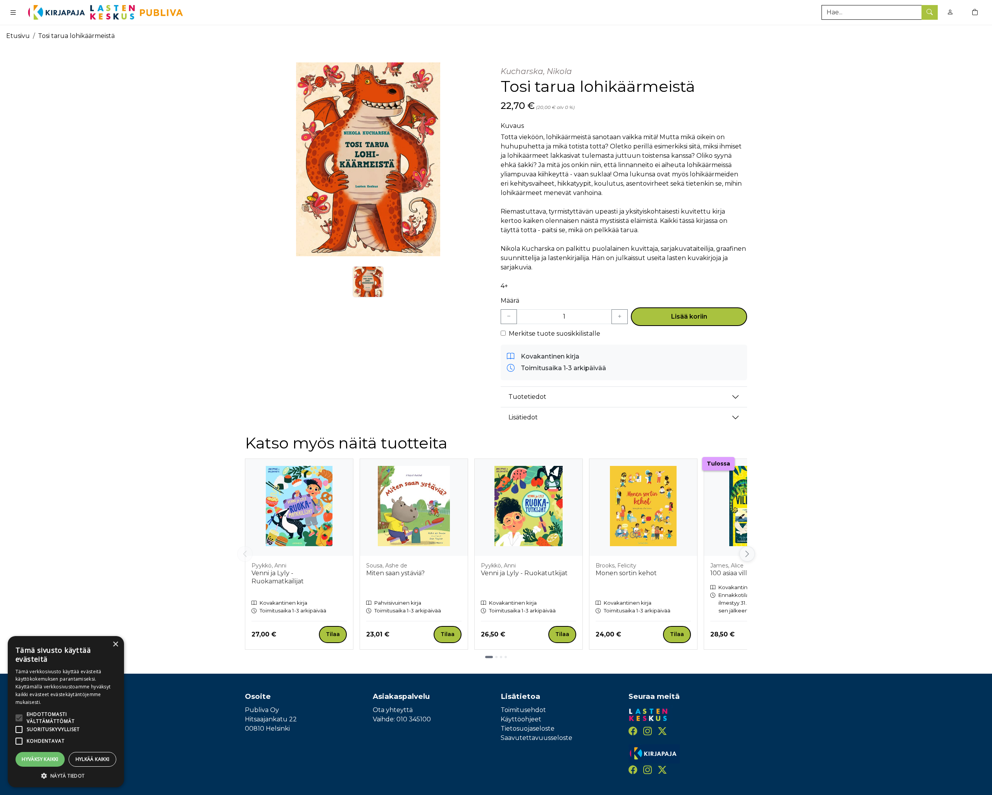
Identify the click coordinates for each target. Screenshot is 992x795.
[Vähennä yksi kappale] (509, 316)
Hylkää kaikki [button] (93, 759)
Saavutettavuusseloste (536, 738)
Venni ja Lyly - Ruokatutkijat (524, 573)
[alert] (66, 711)
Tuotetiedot (527, 396)
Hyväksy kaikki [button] (40, 759)
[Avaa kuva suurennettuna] (368, 159)
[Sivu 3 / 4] (501, 657)
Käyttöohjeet (521, 719)
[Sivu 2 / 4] (496, 657)
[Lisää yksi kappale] (619, 316)
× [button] (115, 644)
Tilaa (333, 634)
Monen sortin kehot (626, 573)
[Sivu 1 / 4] (489, 657)
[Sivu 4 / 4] (506, 657)
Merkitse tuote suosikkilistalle (554, 333)
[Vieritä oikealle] (747, 554)
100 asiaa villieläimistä (742, 573)
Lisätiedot (523, 417)
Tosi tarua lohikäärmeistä (76, 36)
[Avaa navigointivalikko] (13, 12)
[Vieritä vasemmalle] (245, 554)
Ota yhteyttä (393, 710)
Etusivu (18, 36)
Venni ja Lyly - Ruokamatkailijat (277, 577)
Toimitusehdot (523, 710)
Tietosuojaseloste (528, 728)
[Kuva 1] (368, 281)
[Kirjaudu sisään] (950, 12)
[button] (66, 775)
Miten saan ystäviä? (395, 573)
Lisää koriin (689, 316)
